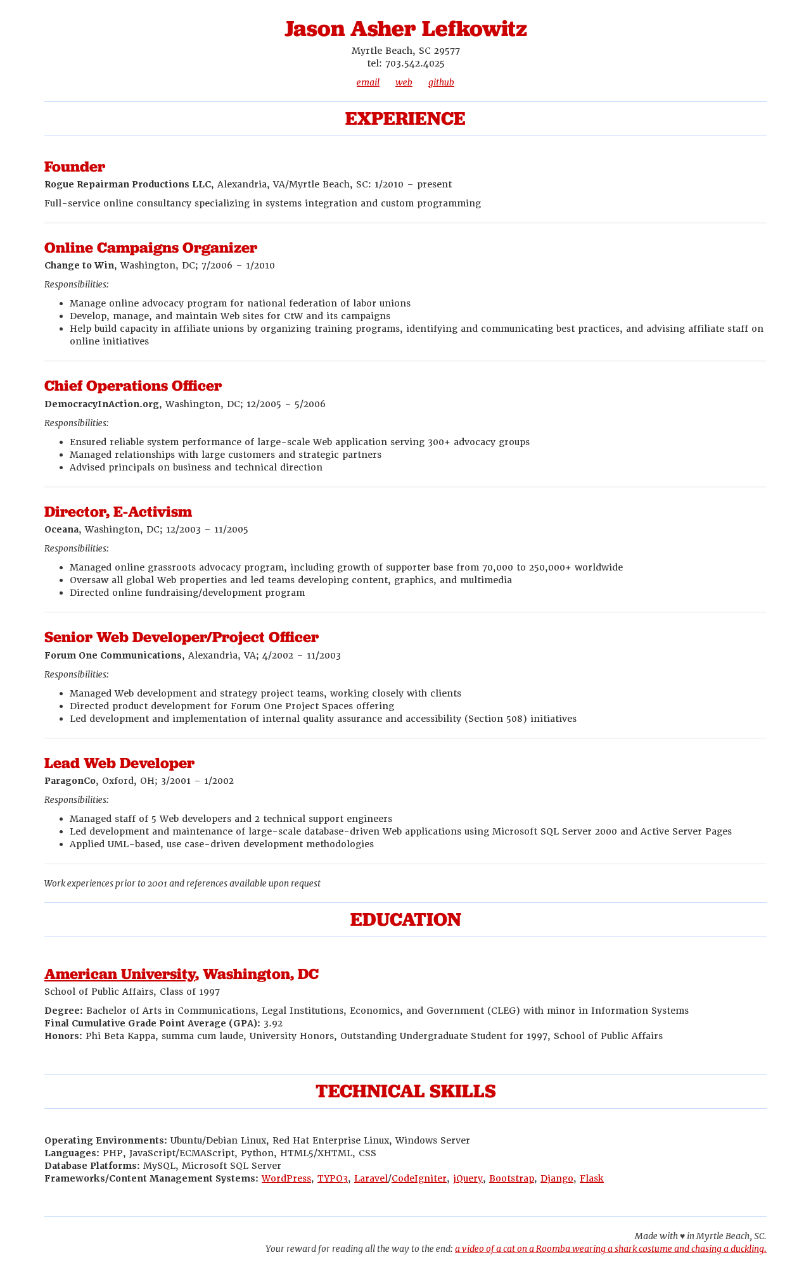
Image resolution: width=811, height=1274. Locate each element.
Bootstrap (511, 1178)
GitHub (441, 82)
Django (556, 1178)
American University (119, 973)
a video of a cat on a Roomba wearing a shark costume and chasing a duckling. (611, 1248)
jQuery (468, 1178)
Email (368, 82)
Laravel (371, 1178)
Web (403, 82)
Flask (592, 1178)
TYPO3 (332, 1178)
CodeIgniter (419, 1178)
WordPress (286, 1178)
